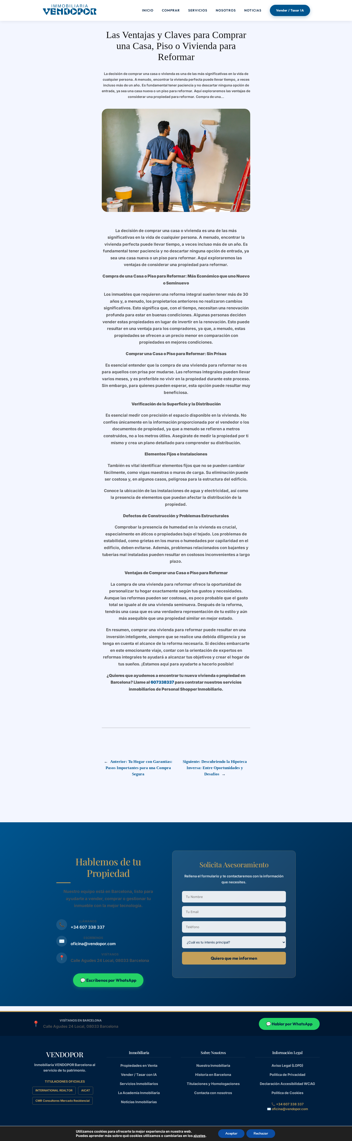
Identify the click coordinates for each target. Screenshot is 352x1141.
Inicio (147, 10)
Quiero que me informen (234, 958)
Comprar (171, 10)
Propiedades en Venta (138, 1065)
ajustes (199, 1136)
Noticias (252, 10)
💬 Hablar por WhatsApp (289, 1023)
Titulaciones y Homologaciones (213, 1084)
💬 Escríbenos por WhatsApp (108, 980)
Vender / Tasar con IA (139, 1075)
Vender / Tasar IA (290, 10)
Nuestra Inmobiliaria (213, 1065)
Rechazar (261, 1133)
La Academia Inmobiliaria (139, 1093)
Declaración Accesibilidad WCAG (287, 1084)
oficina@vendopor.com (93, 943)
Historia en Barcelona (213, 1075)
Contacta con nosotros (213, 1093)
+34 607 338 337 (88, 927)
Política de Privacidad (287, 1075)
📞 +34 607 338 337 (287, 1104)
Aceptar (231, 1133)
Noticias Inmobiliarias (139, 1102)
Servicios (197, 10)
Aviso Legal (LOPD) (287, 1065)
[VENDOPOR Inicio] (69, 10)
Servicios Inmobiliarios (139, 1084)
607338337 (162, 682)
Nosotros (226, 10)
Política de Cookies (287, 1093)
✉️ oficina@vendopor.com (287, 1109)
